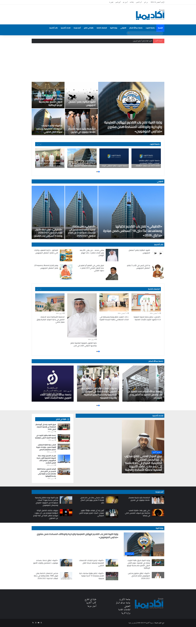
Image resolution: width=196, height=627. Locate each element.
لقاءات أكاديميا (65, 27)
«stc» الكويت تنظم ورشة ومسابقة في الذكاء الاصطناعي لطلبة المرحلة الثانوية (114, 318)
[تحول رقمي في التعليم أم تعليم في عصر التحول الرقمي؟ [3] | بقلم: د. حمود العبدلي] (112, 272)
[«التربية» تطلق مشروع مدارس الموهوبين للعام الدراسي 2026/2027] (158, 575)
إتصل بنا (111, 2)
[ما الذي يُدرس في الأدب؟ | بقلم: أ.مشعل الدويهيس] (158, 271)
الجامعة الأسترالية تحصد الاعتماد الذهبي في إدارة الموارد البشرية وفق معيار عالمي (51, 319)
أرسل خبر (125, 2)
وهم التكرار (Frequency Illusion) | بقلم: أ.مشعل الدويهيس (46, 267)
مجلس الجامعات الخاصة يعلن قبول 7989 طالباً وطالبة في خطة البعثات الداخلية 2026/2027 (46, 576)
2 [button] (97, 171)
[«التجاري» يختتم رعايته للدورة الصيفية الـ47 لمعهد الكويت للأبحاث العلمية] (146, 302)
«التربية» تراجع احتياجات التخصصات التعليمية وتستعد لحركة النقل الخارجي (49, 128)
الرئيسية (160, 27)
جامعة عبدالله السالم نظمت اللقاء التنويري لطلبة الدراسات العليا (55, 396)
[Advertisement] (98, 62)
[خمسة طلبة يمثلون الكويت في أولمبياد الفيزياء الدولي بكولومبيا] (64, 438)
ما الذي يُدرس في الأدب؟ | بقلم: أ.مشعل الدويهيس (138, 267)
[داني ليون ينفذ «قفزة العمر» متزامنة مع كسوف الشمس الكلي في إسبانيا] (158, 512)
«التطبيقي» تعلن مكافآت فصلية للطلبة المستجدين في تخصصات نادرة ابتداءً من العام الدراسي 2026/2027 (82, 231)
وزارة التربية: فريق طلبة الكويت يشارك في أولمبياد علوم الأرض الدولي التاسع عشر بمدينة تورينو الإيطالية (127, 41)
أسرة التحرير (139, 2)
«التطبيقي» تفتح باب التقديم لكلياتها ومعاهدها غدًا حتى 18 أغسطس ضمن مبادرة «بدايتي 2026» (132, 230)
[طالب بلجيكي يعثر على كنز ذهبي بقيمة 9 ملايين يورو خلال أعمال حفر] (112, 499)
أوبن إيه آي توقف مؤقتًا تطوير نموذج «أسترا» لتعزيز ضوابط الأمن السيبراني (91, 513)
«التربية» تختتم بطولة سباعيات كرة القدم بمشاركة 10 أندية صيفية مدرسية (91, 576)
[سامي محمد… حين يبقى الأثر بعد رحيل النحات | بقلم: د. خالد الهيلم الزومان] (112, 255)
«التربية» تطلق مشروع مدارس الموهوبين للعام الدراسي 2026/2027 (139, 576)
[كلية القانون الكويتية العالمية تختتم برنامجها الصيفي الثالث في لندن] (82, 315)
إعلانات (132, 2)
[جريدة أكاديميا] (150, 14)
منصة (130, 623)
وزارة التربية (113, 27)
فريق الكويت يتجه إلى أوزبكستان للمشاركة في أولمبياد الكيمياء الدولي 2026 (45, 427)
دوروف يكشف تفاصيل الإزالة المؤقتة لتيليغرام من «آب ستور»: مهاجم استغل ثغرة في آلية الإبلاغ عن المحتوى (45, 514)
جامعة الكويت (150, 27)
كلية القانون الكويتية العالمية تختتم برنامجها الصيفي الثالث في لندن (84, 344)
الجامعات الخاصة (102, 27)
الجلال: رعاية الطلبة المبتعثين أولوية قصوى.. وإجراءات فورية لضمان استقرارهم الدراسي (46, 447)
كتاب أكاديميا (53, 27)
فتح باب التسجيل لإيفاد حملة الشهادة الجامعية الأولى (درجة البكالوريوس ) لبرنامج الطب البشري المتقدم (46, 459)
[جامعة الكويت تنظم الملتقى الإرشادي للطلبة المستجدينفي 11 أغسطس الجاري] (114, 158)
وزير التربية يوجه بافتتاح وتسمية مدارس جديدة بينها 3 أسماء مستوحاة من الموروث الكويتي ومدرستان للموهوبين (46, 501)
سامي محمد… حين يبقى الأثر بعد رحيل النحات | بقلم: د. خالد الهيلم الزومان (92, 252)
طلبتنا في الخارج (88, 27)
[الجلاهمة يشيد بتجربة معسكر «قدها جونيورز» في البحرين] (81, 122)
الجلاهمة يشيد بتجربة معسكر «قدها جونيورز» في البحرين (82, 130)
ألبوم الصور (117, 2)
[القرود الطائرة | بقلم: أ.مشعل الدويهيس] (81, 95)
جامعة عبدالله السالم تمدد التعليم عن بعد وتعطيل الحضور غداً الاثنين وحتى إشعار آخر (144, 394)
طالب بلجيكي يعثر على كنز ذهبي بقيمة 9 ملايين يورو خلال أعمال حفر (92, 500)
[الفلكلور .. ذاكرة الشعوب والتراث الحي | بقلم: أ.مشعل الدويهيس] (66, 255)
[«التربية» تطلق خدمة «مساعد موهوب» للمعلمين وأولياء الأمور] (66, 562)
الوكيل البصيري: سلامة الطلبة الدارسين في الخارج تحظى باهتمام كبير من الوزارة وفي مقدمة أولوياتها (46, 472)
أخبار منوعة (77, 27)
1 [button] (99, 171)
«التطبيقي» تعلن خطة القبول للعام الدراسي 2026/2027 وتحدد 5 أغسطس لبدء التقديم (48, 232)
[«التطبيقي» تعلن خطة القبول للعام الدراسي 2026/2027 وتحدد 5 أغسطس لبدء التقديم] (48, 212)
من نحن (146, 2)
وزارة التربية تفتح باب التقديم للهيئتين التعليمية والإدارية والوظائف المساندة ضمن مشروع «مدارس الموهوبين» (133, 126)
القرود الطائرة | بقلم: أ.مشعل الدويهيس (82, 103)
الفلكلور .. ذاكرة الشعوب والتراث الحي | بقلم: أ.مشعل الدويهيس (46, 251)
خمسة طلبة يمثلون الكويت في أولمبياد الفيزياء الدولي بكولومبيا (45, 436)
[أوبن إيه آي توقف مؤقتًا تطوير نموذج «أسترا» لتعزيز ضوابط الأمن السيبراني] (112, 513)
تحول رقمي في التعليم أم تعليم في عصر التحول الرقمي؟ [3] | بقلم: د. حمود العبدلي (91, 268)
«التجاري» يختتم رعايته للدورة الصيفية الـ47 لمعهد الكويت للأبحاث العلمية (147, 318)
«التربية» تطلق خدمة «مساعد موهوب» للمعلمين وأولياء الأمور (45, 561)
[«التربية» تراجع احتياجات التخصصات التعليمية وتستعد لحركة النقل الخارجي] (48, 122)
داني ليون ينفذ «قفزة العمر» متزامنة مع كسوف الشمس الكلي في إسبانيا (137, 513)
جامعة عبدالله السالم (135, 27)
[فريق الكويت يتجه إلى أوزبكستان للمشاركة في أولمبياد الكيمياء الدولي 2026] (64, 426)
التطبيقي (123, 27)
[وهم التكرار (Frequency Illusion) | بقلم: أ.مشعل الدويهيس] (66, 272)
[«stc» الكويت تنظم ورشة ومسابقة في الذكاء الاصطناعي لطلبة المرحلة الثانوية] (114, 302)
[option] (98, 108)
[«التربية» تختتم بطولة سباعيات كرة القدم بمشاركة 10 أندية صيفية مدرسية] (112, 576)
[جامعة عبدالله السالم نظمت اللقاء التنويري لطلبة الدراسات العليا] (53, 384)
